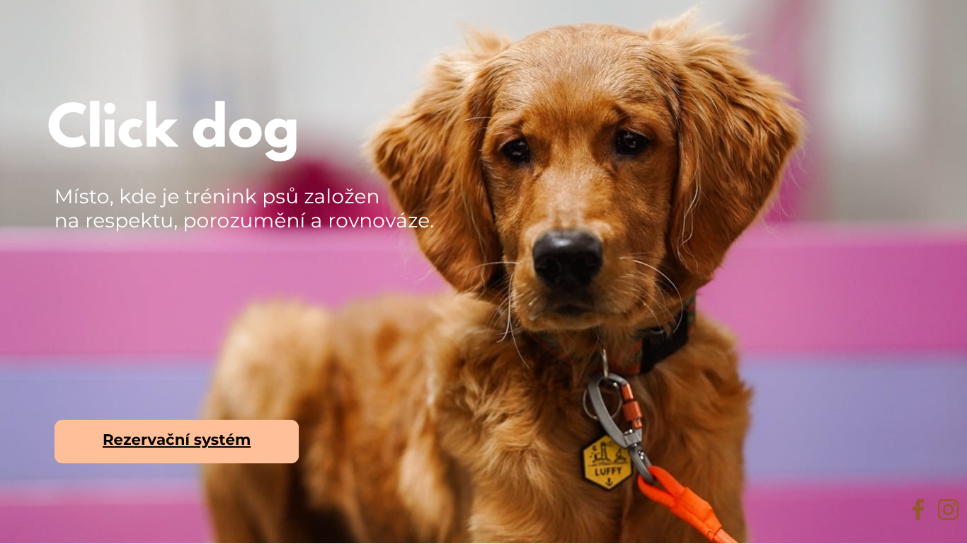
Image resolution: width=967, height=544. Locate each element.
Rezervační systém (177, 440)
